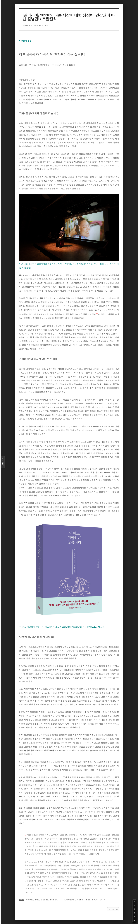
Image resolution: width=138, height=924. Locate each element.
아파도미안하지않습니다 (67, 899)
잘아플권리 (53, 899)
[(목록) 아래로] (134, 916)
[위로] (134, 913)
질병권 (37, 899)
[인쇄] (134, 920)
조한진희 (80, 899)
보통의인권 (29, 899)
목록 (3, 462)
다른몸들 (87, 899)
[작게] (134, 909)
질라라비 (103, 899)
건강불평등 (44, 899)
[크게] (134, 905)
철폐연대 (95, 899)
